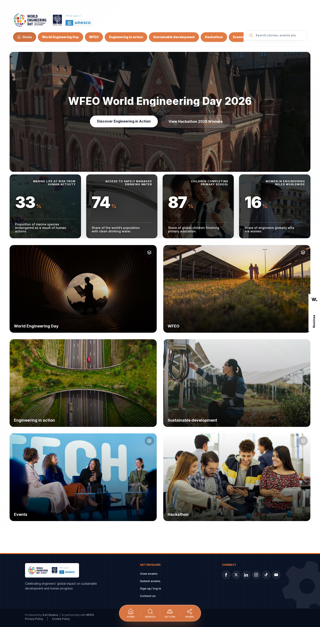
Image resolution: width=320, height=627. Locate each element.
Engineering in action (126, 37)
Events (238, 37)
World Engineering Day (60, 37)
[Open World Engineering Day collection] (149, 252)
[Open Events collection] (149, 441)
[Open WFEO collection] (303, 252)
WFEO (94, 37)
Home (27, 37)
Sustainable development (174, 37)
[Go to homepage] (53, 20)
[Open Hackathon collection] (303, 441)
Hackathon (214, 37)
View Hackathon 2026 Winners (196, 121)
